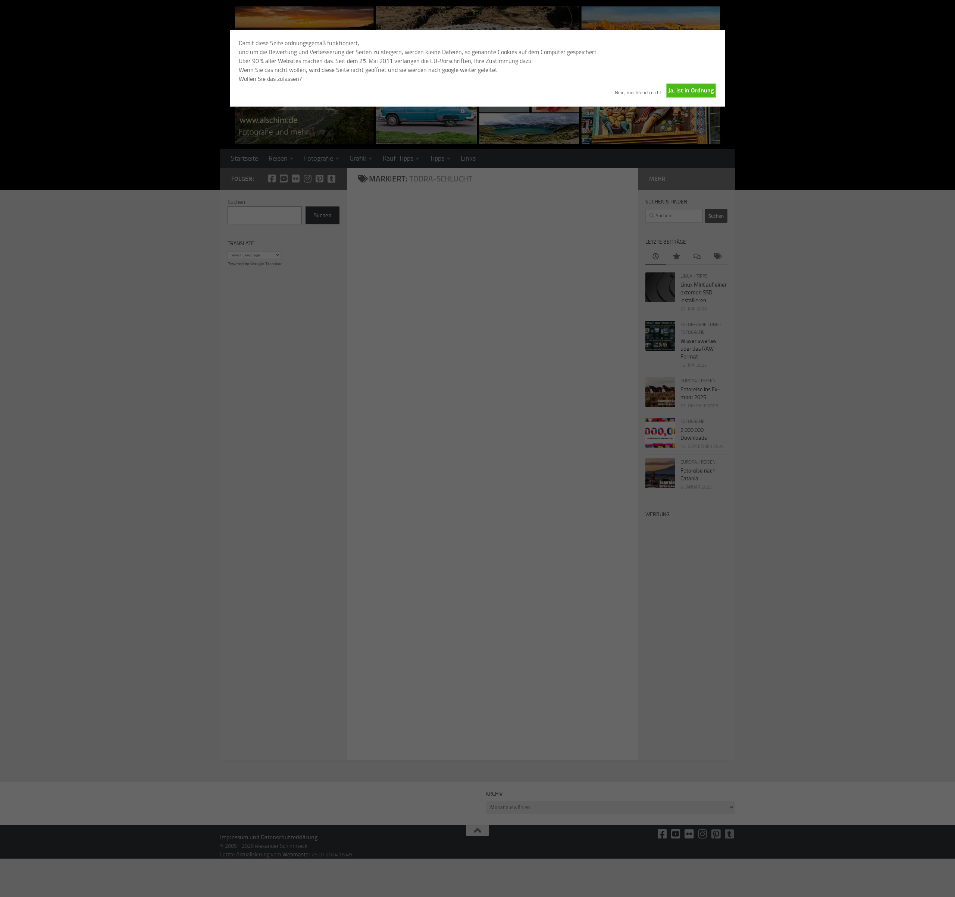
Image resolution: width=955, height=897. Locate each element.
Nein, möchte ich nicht (638, 92)
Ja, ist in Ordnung (691, 90)
